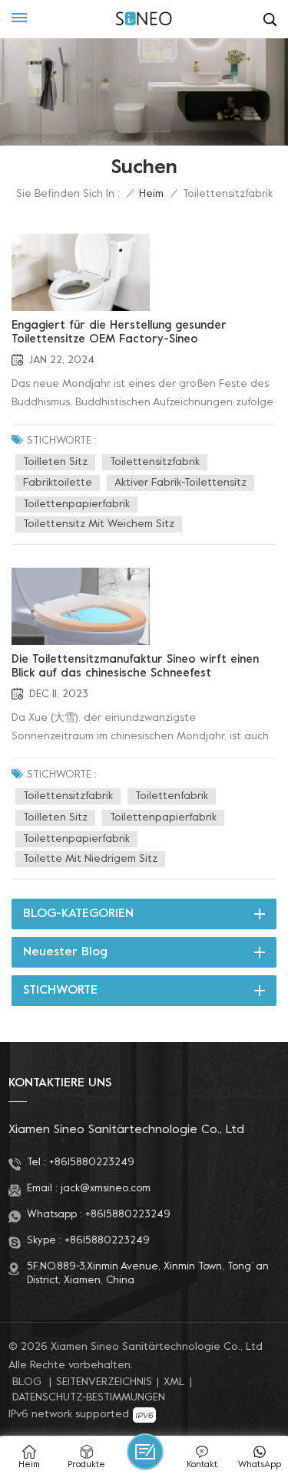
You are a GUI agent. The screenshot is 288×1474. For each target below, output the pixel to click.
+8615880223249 (91, 1163)
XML (174, 1382)
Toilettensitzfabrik (155, 462)
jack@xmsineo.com (106, 1189)
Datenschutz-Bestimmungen (88, 1398)
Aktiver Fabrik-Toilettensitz (180, 483)
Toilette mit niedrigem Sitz (90, 859)
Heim (151, 194)
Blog (26, 1382)
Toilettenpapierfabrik (76, 504)
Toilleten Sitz (55, 462)
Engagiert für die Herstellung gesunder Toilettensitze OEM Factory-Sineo (119, 332)
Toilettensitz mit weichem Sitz (98, 524)
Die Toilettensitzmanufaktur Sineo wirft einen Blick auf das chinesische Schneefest (135, 666)
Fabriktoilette (57, 483)
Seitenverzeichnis (104, 1382)
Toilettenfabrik (171, 796)
